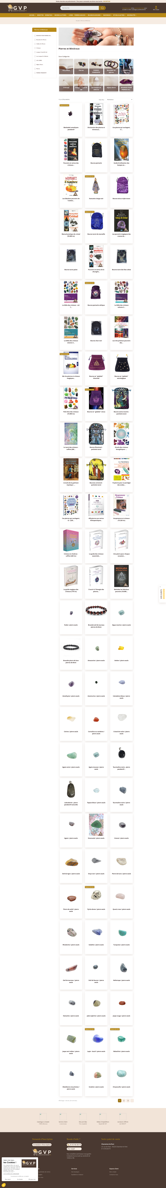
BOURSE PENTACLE (96, 163)
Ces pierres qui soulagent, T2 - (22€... (71, 519)
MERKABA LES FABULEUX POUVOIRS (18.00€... (121, 590)
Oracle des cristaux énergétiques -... (121, 448)
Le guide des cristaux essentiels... (96, 555)
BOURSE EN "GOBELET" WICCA (96, 412)
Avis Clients (161, 594)
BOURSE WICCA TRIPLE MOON (121, 198)
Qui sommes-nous (38, 1177)
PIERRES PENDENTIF (41, 73)
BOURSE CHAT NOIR (96, 341)
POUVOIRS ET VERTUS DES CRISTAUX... (71, 164)
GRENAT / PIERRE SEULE (121, 838)
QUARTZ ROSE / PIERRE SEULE (121, 909)
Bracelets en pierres (41, 39)
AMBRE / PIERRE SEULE (121, 660)
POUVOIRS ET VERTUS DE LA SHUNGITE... (96, 271)
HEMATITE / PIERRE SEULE (71, 1016)
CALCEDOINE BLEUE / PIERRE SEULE (121, 697)
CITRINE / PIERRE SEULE (71, 732)
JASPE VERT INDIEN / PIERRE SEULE (71, 1052)
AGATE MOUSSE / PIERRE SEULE (96, 768)
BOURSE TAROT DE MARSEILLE (96, 234)
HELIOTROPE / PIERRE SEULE (121, 980)
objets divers (39, 64)
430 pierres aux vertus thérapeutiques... (96, 519)
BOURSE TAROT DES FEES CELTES (121, 270)
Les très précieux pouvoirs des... (121, 342)
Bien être (40, 15)
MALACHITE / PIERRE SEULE (121, 1051)
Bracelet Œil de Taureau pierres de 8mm (96, 626)
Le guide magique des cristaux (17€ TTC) (71, 590)
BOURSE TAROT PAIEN (70, 270)
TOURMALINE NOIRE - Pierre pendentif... (121, 768)
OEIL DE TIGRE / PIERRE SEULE (71, 874)
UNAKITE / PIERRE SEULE (96, 1087)
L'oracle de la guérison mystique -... (71, 484)
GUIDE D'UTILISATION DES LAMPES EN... (121, 164)
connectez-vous (139, 8)
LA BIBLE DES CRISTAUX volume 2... (121, 306)
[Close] (160, 587)
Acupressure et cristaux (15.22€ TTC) (121, 519)
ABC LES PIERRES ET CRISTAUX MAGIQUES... (71, 377)
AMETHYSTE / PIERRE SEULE (71, 696)
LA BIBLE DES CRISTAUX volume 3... (71, 342)
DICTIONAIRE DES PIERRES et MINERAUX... (96, 128)
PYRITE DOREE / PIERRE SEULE (96, 909)
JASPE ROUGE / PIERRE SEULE (121, 1016)
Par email (71, 1149)
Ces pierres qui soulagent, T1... (121, 128)
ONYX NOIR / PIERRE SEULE (96, 874)
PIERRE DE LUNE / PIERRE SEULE (121, 874)
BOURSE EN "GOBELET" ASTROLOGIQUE (121, 377)
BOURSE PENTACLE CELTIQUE (96, 305)
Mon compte (112, 1172)
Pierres (38, 68)
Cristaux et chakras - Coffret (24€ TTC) (71, 555)
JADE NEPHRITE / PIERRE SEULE (96, 1016)
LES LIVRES (39, 60)
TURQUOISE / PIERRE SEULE (121, 945)
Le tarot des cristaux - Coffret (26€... (71, 448)
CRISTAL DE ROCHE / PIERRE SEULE (121, 733)
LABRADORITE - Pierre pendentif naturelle (71, 804)
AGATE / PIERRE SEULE (71, 838)
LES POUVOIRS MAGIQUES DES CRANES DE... (121, 235)
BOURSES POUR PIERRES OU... (43, 35)
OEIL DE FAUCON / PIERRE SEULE (96, 981)
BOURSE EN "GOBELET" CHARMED (96, 377)
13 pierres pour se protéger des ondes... (121, 484)
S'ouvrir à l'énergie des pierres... (96, 590)
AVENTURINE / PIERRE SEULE (96, 696)
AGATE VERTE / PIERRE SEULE (71, 767)
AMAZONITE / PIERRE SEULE (96, 660)
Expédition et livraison (77, 1174)
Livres (71, 15)
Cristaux (38, 48)
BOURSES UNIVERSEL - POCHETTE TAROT (96, 484)
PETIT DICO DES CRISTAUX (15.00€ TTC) (71, 413)
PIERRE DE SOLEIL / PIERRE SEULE (71, 910)
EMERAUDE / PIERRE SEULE (96, 838)
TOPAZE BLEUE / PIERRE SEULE (96, 803)
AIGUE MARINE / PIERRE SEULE (121, 625)
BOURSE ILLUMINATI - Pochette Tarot (96, 448)
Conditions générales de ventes (41, 1172)
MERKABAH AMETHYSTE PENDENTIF (71, 128)
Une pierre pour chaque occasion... (121, 555)
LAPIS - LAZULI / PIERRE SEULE (96, 1051)
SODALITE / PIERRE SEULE (96, 945)
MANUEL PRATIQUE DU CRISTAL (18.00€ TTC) (71, 235)
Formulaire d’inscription (42, 1145)
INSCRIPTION (106, 1)
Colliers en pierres (40, 44)
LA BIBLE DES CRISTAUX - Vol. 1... (71, 306)
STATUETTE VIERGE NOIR (96, 198)
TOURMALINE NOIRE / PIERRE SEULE (121, 804)
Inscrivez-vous (126, 8)
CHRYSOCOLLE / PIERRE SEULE (121, 1087)
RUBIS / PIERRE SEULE (71, 625)
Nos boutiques (75, 1172)
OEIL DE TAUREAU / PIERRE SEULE (71, 981)
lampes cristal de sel (41, 52)
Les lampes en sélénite (42, 56)
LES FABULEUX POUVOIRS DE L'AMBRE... (71, 200)
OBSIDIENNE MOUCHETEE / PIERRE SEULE (71, 1088)
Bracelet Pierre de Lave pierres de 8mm (71, 662)
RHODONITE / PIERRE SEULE (71, 945)
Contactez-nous (113, 1174)
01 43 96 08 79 (75, 1145)
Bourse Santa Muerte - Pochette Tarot (121, 413)
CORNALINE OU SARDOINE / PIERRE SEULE (96, 733)
